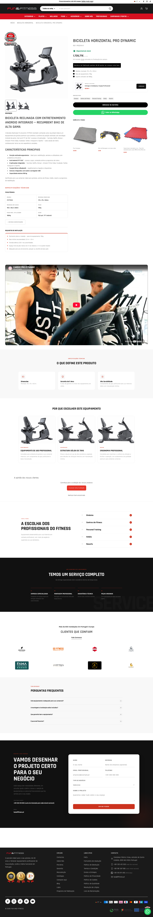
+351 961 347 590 (126, 868)
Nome (75, 760)
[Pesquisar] (110, 8)
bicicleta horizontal (25, 23)
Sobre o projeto (79, 791)
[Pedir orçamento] (10, 38)
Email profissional (81, 770)
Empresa (108, 760)
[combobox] (76, 8)
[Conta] (141, 8)
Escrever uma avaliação (76, 488)
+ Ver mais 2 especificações (15, 222)
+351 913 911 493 (123, 873)
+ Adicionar (141, 86)
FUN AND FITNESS (17, 909)
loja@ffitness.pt (119, 877)
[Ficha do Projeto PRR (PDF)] (128, 910)
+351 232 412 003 (126, 864)
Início (12, 23)
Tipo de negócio (79, 781)
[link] (21, 649)
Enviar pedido (104, 806)
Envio (82, 59)
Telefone (108, 770)
